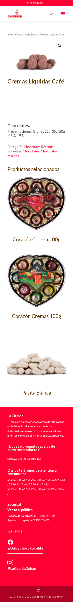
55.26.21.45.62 (36, 479)
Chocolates (31, 151)
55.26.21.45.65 (38, 484)
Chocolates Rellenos (26, 34)
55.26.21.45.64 (18, 484)
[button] (59, 45)
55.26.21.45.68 (56, 488)
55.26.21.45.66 (16, 488)
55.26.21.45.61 (16, 479)
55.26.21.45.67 (36, 488)
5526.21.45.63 (56, 479)
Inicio (10, 34)
